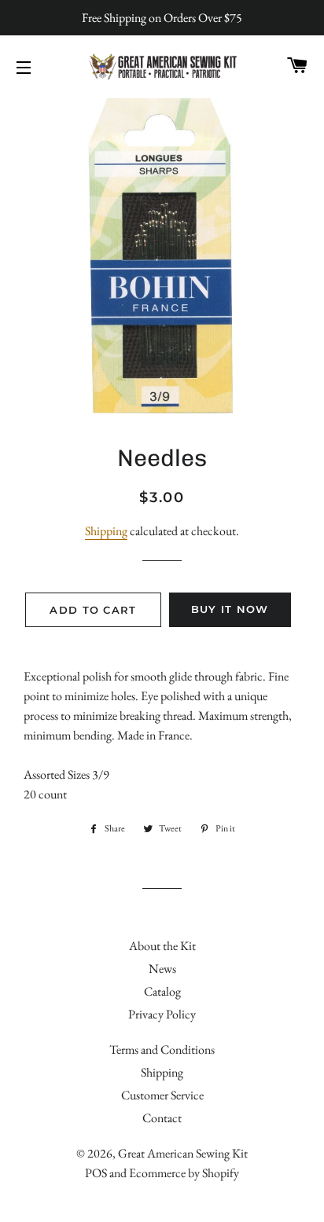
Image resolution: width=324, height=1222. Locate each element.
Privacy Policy (162, 1014)
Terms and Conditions (162, 1049)
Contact (162, 1118)
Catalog (162, 991)
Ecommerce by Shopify (184, 1173)
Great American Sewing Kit (183, 1153)
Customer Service (162, 1095)
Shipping (106, 531)
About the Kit (162, 946)
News (162, 968)
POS (96, 1173)
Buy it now (230, 609)
